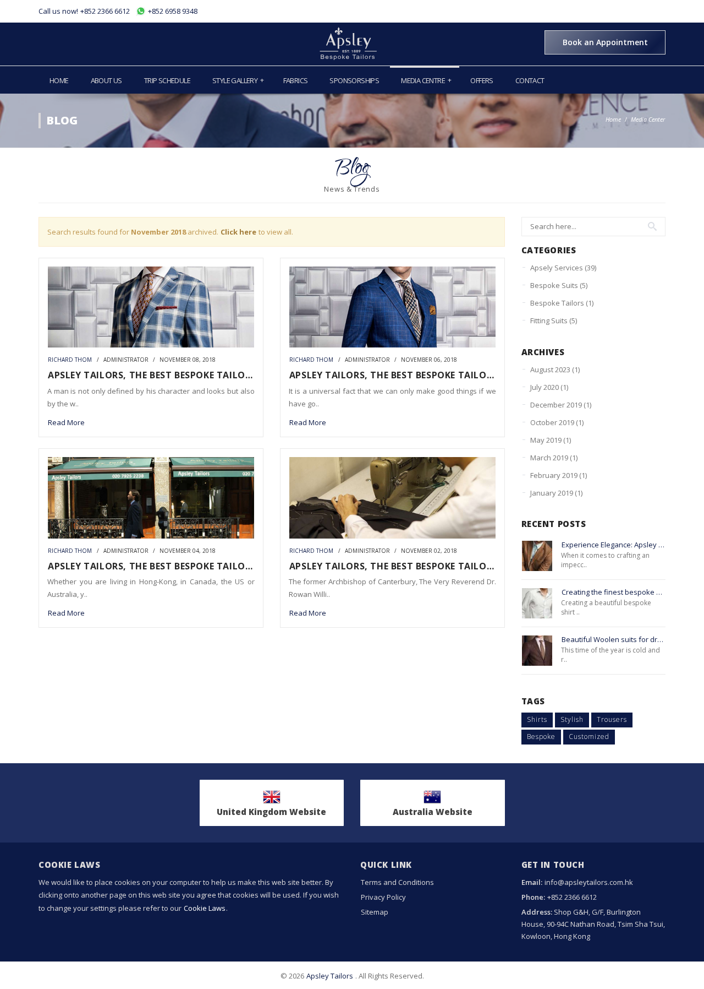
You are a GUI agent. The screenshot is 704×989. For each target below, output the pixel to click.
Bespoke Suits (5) (558, 285)
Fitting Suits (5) (553, 320)
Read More (66, 422)
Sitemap (374, 912)
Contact (529, 80)
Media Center (648, 119)
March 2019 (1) (554, 458)
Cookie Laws (205, 908)
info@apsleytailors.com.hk (588, 882)
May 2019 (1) (550, 440)
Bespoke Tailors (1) (561, 303)
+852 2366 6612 (105, 11)
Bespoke (541, 736)
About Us (106, 80)
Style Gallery (238, 80)
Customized (589, 736)
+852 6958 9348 (171, 11)
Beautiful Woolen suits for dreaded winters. (614, 639)
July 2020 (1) (549, 387)
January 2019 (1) (556, 493)
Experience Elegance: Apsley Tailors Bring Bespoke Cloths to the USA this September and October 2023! (614, 545)
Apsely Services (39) (563, 268)
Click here (238, 232)
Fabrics (295, 80)
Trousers (612, 719)
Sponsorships (354, 80)
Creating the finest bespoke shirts (614, 592)
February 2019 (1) (558, 475)
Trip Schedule (167, 80)
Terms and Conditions (397, 882)
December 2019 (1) (560, 405)
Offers (481, 80)
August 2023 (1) (555, 369)
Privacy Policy (383, 897)
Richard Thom (70, 359)
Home (59, 80)
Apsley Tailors (329, 976)
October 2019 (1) (557, 422)
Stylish (572, 719)
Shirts (537, 719)
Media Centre (426, 80)
